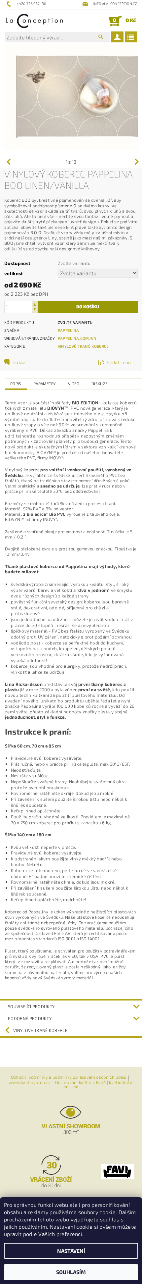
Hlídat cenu (119, 362)
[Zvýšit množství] (35, 304)
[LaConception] (34, 20)
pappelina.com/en (77, 338)
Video (74, 383)
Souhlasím (71, 1272)
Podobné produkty (30, 1018)
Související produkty (31, 1006)
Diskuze (99, 383)
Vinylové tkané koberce (83, 346)
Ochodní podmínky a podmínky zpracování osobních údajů (68, 1077)
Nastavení (71, 1251)
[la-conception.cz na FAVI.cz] (117, 1170)
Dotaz (19, 362)
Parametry (44, 383)
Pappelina (68, 330)
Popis (15, 383)
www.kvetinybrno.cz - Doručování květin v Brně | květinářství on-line (71, 1084)
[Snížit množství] (35, 310)
